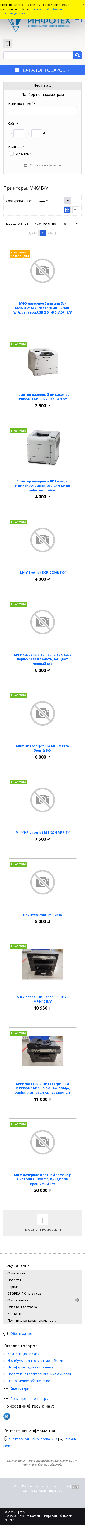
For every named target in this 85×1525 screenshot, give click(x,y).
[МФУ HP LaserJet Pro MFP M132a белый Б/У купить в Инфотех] (42, 713)
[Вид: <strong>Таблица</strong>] (75, 209)
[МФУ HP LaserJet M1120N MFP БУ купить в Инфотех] (42, 800)
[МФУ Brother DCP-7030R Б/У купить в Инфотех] (42, 540)
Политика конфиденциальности (43, 1491)
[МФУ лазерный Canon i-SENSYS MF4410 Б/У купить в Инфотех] (42, 964)
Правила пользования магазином (45, 1486)
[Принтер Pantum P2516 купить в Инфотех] (42, 882)
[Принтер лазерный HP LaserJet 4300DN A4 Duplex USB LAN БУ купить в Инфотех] (42, 362)
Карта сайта (11, 1486)
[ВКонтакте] (6, 1416)
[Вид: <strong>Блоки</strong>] (67, 209)
